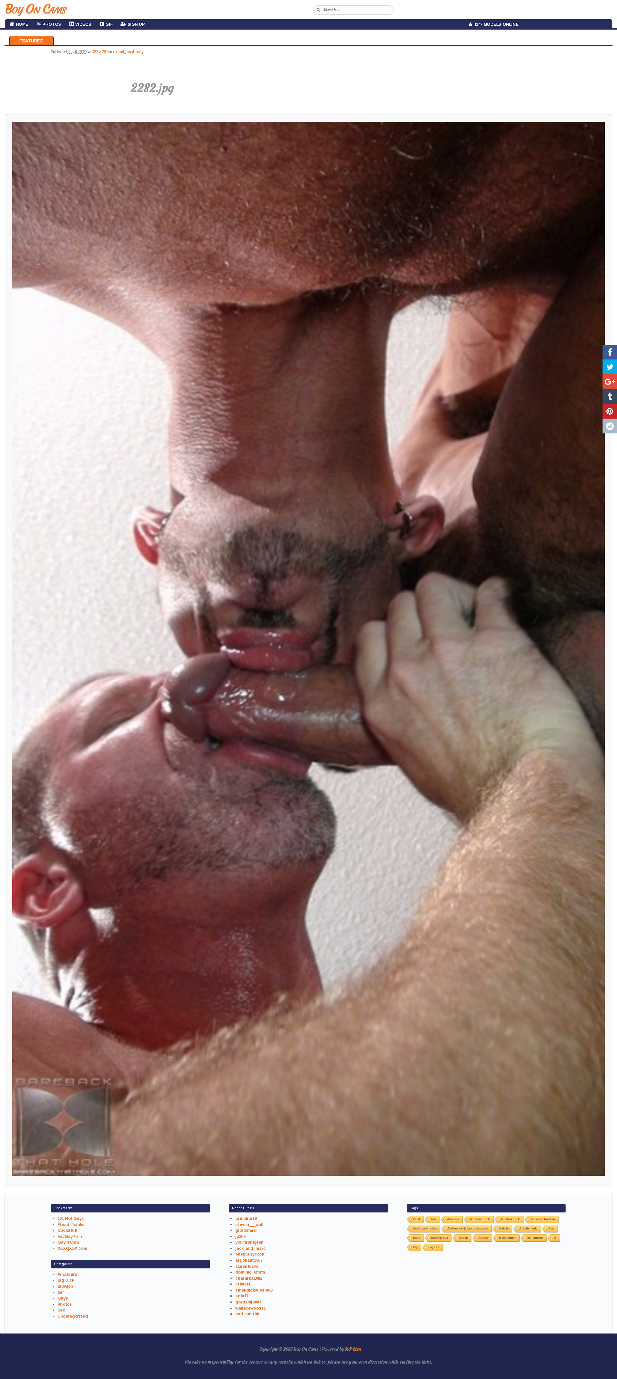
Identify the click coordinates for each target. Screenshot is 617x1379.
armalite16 (245, 1218)
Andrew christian (543, 1219)
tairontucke (246, 1266)
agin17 (241, 1295)
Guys (63, 1298)
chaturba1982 (248, 1278)
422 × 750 (100, 52)
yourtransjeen (249, 1242)
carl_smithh (247, 1313)
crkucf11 (243, 1284)
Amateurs (67, 1274)
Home (21, 24)
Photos (65, 1304)
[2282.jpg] (308, 649)
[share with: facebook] (610, 352)
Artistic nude (528, 1228)
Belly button (507, 1237)
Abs (433, 1219)
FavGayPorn (70, 1236)
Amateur (453, 1219)
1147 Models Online (495, 24)
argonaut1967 (248, 1260)
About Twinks (71, 1224)
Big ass (433, 1247)
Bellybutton (535, 1237)
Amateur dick (510, 1219)
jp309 (240, 1236)
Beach (463, 1237)
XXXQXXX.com (72, 1248)
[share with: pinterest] (610, 411)
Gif (61, 1292)
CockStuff (67, 1230)
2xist (416, 1219)
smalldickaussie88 (253, 1290)
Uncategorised (73, 1316)
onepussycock (249, 1254)
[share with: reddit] (610, 426)
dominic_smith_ (251, 1272)
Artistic (504, 1228)
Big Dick (66, 1280)
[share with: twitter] (610, 366)
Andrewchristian (425, 1228)
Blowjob (65, 1286)
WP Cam (353, 1349)
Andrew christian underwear (467, 1228)
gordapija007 (248, 1302)
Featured (31, 40)
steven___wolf (249, 1224)
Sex (61, 1310)
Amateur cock (480, 1219)
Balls (416, 1237)
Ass (551, 1228)
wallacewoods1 (250, 1308)
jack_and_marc (250, 1248)
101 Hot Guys (71, 1218)
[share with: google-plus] (610, 381)
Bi (555, 1237)
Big (415, 1247)
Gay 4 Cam (68, 1242)
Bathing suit (439, 1237)
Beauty (483, 1237)
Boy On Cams (35, 9)
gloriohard (245, 1230)
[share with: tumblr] (610, 396)
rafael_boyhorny (128, 52)
